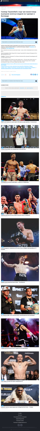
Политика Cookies (20, 420)
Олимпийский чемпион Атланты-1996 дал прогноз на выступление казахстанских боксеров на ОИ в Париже (19, 64)
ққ (36, 1)
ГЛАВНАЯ (2, 7)
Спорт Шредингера (10, 48)
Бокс (5, 7)
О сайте (20, 413)
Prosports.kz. (32, 46)
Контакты (20, 415)
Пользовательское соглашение (20, 417)
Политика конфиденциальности (20, 422)
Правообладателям (20, 418)
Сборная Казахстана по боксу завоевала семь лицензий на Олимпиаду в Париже (17, 66)
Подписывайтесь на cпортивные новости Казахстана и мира (12, 80)
